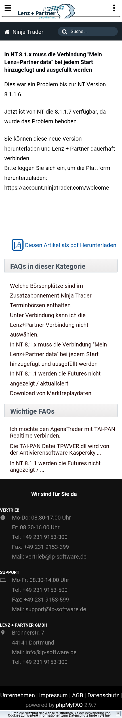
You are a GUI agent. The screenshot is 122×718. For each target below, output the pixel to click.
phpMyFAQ (69, 704)
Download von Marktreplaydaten (50, 393)
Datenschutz (103, 695)
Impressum (53, 695)
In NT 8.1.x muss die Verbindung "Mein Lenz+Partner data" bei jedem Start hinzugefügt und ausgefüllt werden (58, 354)
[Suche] (63, 31)
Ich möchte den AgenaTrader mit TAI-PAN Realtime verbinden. (62, 432)
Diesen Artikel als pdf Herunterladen (70, 245)
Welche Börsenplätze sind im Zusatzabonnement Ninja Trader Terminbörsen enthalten (51, 295)
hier (108, 715)
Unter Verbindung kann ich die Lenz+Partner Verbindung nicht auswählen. (49, 325)
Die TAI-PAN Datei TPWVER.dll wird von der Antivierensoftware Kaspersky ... (59, 449)
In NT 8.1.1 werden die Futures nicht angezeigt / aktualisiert (55, 378)
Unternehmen (17, 695)
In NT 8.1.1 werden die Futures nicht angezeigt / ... (55, 466)
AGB (77, 695)
